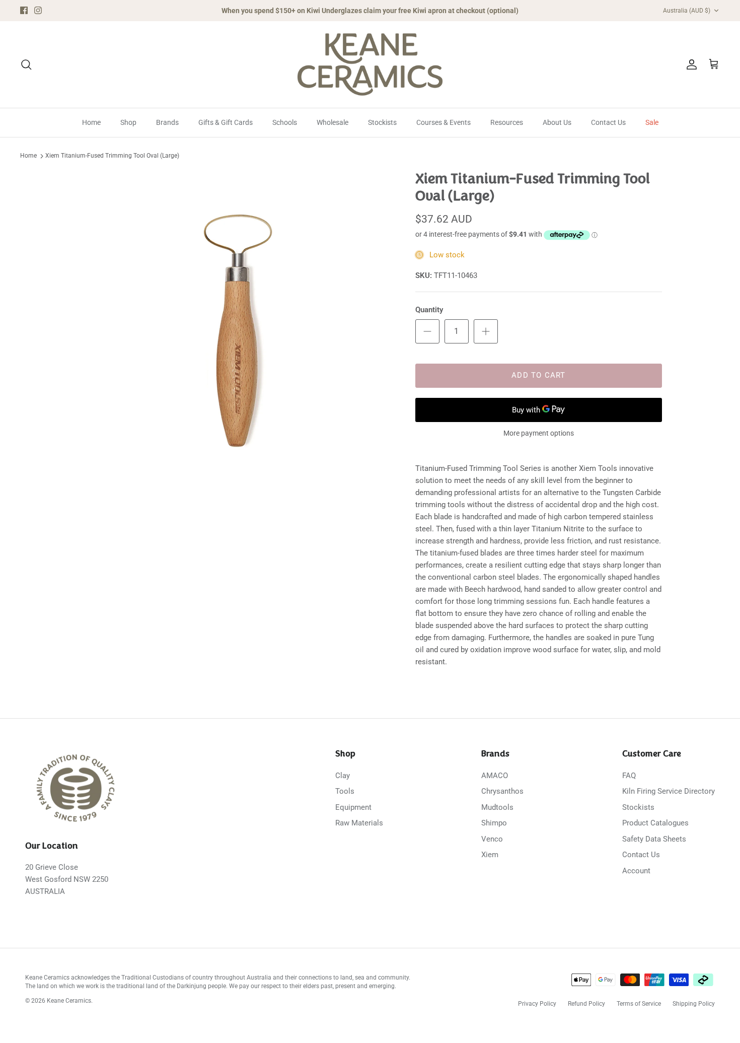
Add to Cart (538, 375)
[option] (235, 327)
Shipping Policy (694, 1003)
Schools (284, 122)
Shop (128, 122)
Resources (506, 122)
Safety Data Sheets (654, 839)
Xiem (489, 854)
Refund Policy (586, 1003)
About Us (557, 122)
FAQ (629, 775)
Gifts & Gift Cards (225, 122)
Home (91, 122)
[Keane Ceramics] (370, 64)
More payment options (538, 433)
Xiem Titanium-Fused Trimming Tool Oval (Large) (112, 156)
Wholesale (332, 122)
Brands (167, 122)
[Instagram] (38, 10)
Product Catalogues (655, 822)
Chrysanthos (502, 791)
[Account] (690, 64)
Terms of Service (639, 1003)
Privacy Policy (537, 1003)
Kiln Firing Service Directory (668, 791)
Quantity (429, 309)
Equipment (353, 807)
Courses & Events (443, 122)
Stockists (382, 122)
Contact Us (608, 122)
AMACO (494, 775)
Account (636, 870)
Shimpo (494, 822)
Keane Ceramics (69, 1000)
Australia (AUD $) (686, 10)
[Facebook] (24, 10)
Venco (492, 839)
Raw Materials (359, 822)
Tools (344, 791)
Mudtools (497, 807)
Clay (342, 775)
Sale (651, 122)
